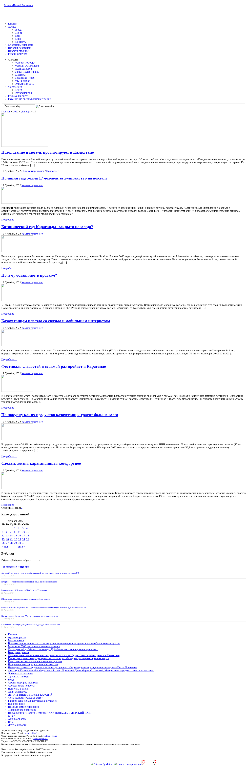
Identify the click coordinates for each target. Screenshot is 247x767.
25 (27, 539)
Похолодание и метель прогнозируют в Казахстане (47, 152)
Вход (11, 679)
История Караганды (19, 47)
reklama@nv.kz (40, 738)
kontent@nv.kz (32, 733)
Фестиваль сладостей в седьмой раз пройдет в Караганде (53, 366)
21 (11, 539)
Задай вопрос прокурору (22, 709)
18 (27, 535)
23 (19, 539)
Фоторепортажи (24, 92)
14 (11, 535)
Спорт (18, 32)
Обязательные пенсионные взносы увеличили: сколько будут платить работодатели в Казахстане (63, 655)
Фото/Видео (15, 86)
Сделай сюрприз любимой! (23, 682)
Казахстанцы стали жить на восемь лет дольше (35, 661)
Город (18, 29)
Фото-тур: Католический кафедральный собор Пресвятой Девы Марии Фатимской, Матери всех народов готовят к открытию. (81, 670)
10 (23, 531)
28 (11, 542)
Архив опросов (17, 637)
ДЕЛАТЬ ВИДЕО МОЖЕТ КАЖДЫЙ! (30, 694)
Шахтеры (20, 74)
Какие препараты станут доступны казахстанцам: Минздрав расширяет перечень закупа (58, 658)
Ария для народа (17, 691)
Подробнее (52, 171)
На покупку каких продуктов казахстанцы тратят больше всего (59, 415)
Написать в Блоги (18, 688)
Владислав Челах (24, 77)
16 (19, 535)
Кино (18, 38)
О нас (11, 715)
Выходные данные (18, 652)
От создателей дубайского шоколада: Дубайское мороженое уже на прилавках (53, 649)
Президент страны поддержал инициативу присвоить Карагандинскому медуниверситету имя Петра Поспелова (72, 667)
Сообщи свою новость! (21, 685)
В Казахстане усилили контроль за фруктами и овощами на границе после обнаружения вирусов (64, 643)
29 (15, 542)
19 (3, 539)
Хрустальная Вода (18, 676)
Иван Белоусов (23, 68)
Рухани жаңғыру (17, 53)
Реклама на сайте (18, 95)
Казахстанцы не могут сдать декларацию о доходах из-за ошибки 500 (30, 624)
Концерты (20, 41)
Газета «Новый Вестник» (18, 5)
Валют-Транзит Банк (27, 71)
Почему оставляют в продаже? (29, 275)
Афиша (12, 26)
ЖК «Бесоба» (22, 80)
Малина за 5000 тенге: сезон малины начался (34, 646)
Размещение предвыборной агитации (29, 98)
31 (23, 542)
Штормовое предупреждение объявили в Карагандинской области (29, 582)
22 (15, 539)
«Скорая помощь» (25, 62)
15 (15, 535)
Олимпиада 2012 (24, 83)
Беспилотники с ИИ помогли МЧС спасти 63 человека (24, 590)
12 (3, 535)
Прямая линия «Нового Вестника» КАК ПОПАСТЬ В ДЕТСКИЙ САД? (49, 712)
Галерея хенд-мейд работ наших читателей (32, 700)
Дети (17, 35)
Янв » (21, 546)
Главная (12, 23)
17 (23, 535)
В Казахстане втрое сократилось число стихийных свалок (25, 599)
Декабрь (26, 111)
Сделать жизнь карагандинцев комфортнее (41, 463)
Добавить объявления (20, 673)
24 (23, 539)
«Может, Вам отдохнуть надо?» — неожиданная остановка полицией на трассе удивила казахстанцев (43, 607)
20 (7, 539)
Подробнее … (9, 219)
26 (3, 542)
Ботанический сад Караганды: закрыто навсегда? (47, 227)
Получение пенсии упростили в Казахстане (33, 664)
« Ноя (5, 546)
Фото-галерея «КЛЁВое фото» (25, 697)
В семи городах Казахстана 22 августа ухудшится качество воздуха (29, 616)
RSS (10, 721)
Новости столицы (18, 50)
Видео (18, 89)
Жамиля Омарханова (27, 65)
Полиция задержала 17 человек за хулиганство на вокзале (54, 178)
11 (27, 531)
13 (7, 535)
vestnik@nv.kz (50, 736)
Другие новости (17, 724)
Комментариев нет (33, 171)
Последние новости (15, 567)
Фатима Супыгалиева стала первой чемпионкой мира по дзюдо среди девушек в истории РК (40, 573)
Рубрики (6, 560)
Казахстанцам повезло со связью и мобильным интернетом (55, 321)
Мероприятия (16, 640)
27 (7, 542)
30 (19, 542)
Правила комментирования (23, 706)
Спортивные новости (20, 44)
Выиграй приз (16, 703)
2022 (15, 111)
